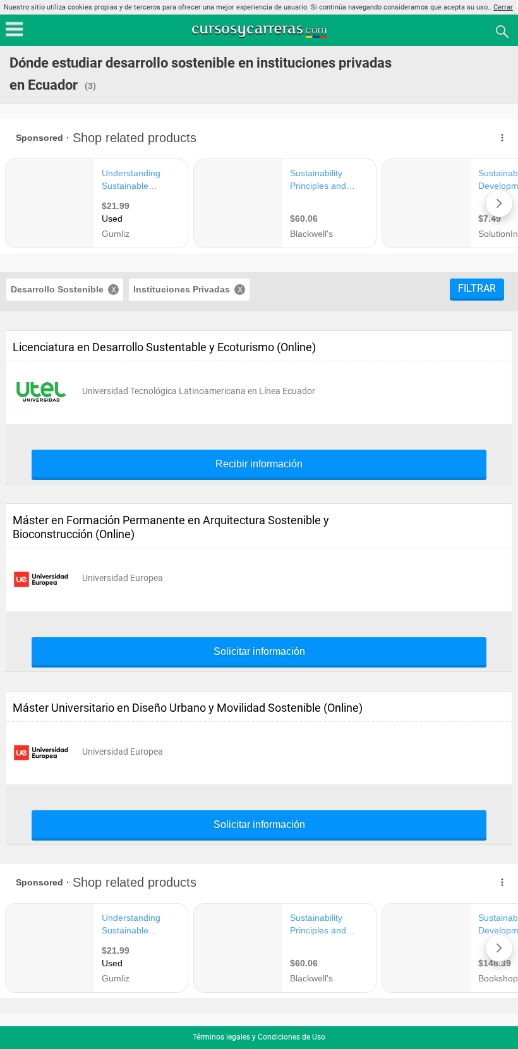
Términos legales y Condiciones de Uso (259, 1037)
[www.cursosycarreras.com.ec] (260, 30)
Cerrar (503, 7)
